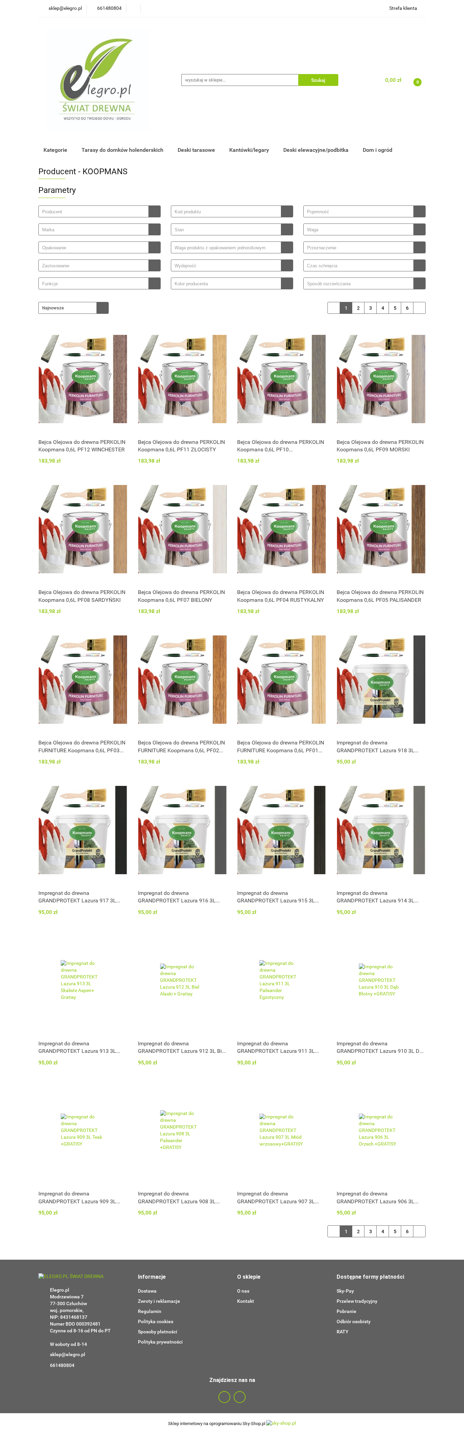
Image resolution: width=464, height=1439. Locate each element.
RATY (343, 1331)
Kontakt (245, 1301)
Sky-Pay (345, 1291)
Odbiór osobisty (354, 1321)
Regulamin (149, 1311)
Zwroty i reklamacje (159, 1301)
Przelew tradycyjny (357, 1301)
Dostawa (147, 1291)
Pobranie (346, 1311)
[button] (152, 1277)
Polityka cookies (155, 1321)
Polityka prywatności (160, 1342)
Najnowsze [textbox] (53, 307)
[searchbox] (95, 212)
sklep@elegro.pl (67, 1354)
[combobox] (99, 211)
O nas (243, 1291)
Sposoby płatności (157, 1331)
